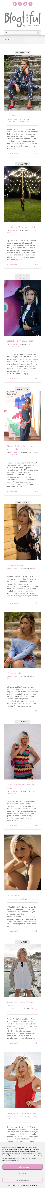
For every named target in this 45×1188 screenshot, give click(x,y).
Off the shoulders (15, 673)
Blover (34, 791)
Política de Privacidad (24, 1185)
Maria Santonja (13, 119)
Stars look (11, 115)
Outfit (27, 121)
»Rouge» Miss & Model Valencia (22, 1113)
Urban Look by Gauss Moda (20, 341)
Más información (12, 153)
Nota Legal (35, 1185)
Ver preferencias (22, 1180)
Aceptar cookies (22, 1167)
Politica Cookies (11, 1185)
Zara (16, 793)
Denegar (22, 1173)
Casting (34, 1009)
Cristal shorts (13, 895)
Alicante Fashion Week (18, 121)
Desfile (9, 1119)
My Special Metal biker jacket (21, 227)
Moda (34, 230)
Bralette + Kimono (15, 565)
